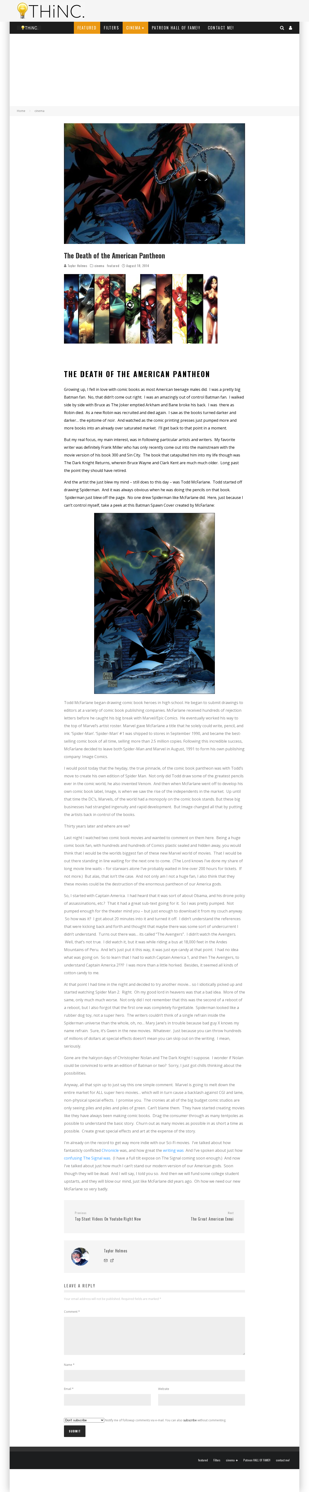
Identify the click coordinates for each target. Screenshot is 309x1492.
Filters (111, 28)
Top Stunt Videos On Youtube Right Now (108, 1216)
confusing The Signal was (87, 1158)
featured (87, 28)
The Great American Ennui (212, 1216)
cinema (133, 28)
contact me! (221, 28)
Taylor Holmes (77, 265)
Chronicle (110, 1150)
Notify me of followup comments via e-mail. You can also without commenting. (165, 1420)
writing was (173, 1150)
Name (69, 1365)
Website (163, 1389)
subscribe (190, 1420)
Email (69, 1389)
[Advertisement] (154, 70)
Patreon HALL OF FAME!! (176, 28)
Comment (72, 1312)
